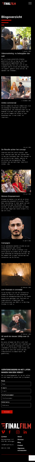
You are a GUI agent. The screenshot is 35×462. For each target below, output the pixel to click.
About (20, 436)
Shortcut (20, 439)
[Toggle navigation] (30, 3)
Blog (19, 442)
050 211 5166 (5, 448)
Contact (20, 445)
